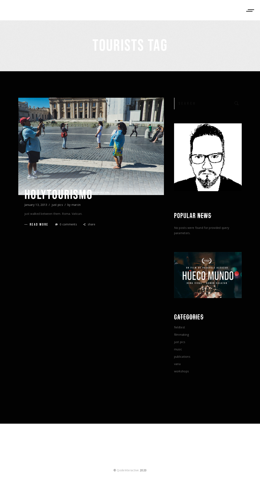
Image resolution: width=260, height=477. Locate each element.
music (178, 349)
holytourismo (58, 195)
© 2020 (130, 470)
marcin (76, 205)
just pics (57, 205)
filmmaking (181, 335)
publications (182, 357)
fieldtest (179, 327)
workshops (181, 371)
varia (177, 364)
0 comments (68, 224)
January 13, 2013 (35, 205)
